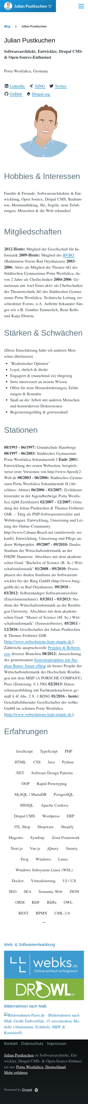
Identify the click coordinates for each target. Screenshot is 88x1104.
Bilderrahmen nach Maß (25, 1006)
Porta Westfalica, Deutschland (41, 1066)
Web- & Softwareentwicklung (29, 944)
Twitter (60, 86)
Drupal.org (41, 93)
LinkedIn (17, 86)
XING (40, 86)
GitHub (16, 93)
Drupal (27, 1089)
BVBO (68, 255)
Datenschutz (32, 1043)
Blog (7, 26)
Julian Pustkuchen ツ (33, 6)
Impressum (56, 1043)
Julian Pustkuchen (19, 1055)
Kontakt (11, 1043)
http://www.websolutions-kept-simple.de (38, 641)
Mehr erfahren (16, 1072)
